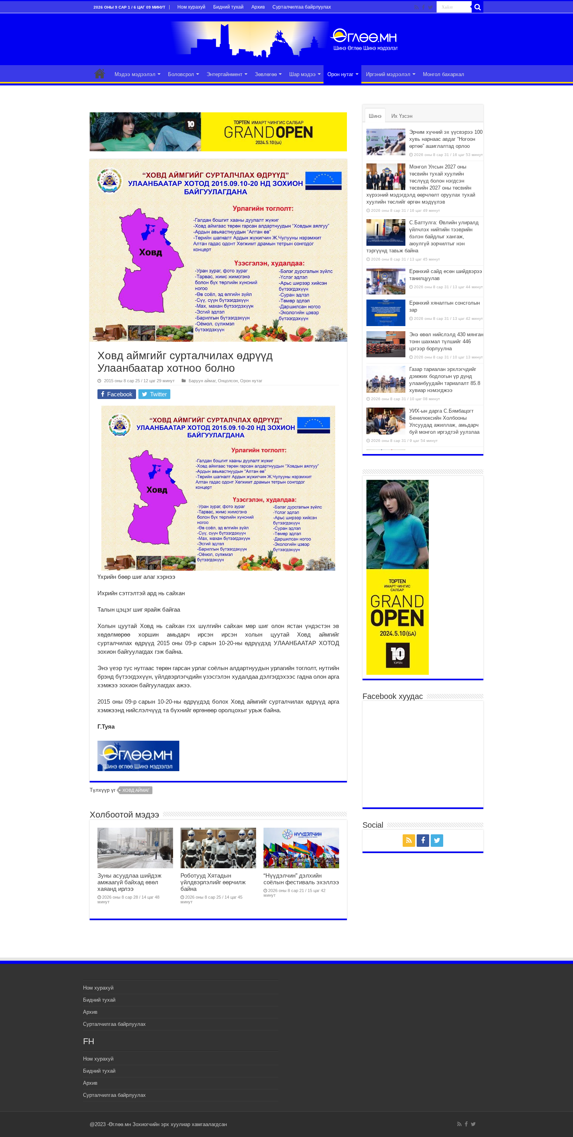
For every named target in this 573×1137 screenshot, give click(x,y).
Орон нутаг (340, 74)
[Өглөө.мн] (286, 37)
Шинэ (375, 116)
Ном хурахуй (191, 7)
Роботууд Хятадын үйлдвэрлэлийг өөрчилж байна (213, 882)
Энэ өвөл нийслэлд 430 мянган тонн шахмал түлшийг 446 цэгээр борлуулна (446, 341)
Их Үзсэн (401, 116)
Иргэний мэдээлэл (388, 74)
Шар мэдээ (302, 74)
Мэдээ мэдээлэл (135, 74)
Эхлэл (100, 73)
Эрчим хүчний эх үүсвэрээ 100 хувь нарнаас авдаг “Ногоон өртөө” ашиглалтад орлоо (446, 139)
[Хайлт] (477, 7)
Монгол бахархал (443, 74)
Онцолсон (228, 380)
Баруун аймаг (202, 380)
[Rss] (416, 7)
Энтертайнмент (224, 74)
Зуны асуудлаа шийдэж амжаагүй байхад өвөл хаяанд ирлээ (129, 882)
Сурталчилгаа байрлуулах (301, 7)
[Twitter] (430, 7)
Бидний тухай (228, 7)
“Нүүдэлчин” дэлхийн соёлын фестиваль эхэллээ (301, 878)
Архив (258, 7)
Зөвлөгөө (266, 74)
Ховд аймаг (136, 790)
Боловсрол (181, 74)
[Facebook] (423, 7)
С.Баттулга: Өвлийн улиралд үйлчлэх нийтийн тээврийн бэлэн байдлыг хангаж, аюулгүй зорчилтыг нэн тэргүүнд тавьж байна (422, 237)
